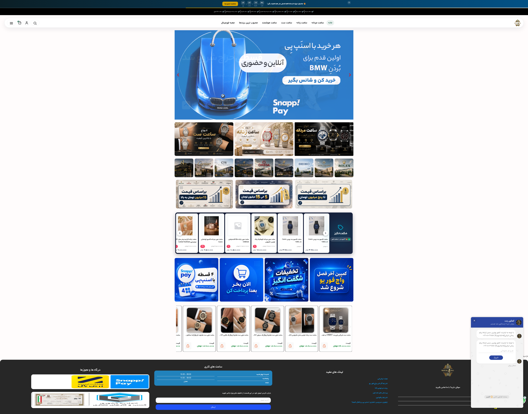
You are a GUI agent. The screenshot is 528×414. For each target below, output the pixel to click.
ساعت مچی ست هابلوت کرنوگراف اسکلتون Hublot (196, 335)
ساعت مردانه (318, 22)
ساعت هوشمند (269, 22)
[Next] (325, 233)
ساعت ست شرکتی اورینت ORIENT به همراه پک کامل (332, 335)
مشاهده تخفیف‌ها (230, 3)
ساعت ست (286, 22)
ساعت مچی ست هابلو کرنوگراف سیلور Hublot (266, 335)
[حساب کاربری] (27, 23)
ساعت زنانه (301, 22)
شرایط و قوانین (382, 398)
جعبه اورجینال (228, 22)
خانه (330, 22)
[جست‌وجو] (35, 23)
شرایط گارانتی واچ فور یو (378, 384)
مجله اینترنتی (383, 379)
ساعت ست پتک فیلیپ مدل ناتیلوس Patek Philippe (298, 335)
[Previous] (179, 233)
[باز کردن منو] (11, 23)
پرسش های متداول (380, 393)
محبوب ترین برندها (248, 22)
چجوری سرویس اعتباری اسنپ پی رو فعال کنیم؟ (370, 402)
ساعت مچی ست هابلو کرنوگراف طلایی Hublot (232, 335)
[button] (350, 75)
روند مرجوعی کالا (381, 388)
